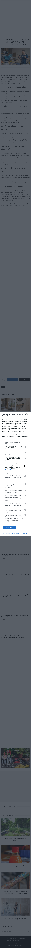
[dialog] (15, 474)
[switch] (25, 447)
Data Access (15, 533)
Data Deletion (6, 533)
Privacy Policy (24, 533)
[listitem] (15, 443)
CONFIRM (9, 527)
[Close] (27, 414)
